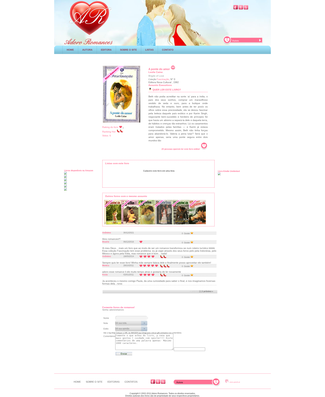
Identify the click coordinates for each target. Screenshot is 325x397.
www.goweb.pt (235, 382)
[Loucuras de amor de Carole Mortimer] (180, 213)
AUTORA (87, 49)
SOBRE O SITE (128, 49)
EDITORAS (113, 381)
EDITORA (106, 49)
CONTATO (168, 49)
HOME (70, 49)
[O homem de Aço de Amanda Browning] (163, 213)
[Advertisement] (162, 58)
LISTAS (149, 49)
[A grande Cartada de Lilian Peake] (129, 213)
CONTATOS (131, 381)
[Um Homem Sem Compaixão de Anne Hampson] (146, 213)
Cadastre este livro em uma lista (159, 171)
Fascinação (163, 79)
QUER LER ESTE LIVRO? (167, 89)
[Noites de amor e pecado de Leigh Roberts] (197, 213)
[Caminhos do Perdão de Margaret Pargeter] (112, 213)
